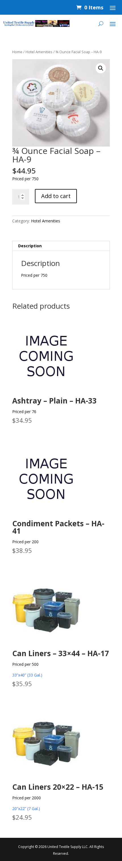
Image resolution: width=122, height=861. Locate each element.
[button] (101, 68)
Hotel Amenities (39, 51)
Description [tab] (30, 245)
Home (17, 51)
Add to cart (56, 196)
